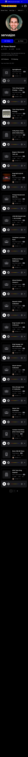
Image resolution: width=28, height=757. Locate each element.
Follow (8, 41)
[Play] (4, 101)
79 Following (14, 59)
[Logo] (9, 6)
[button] (14, 1)
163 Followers (5, 59)
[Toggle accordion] (25, 102)
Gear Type (11, 10)
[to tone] (6, 73)
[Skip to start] (8, 101)
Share (21, 41)
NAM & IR (20, 10)
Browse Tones (4, 10)
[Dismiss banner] (22, 2)
